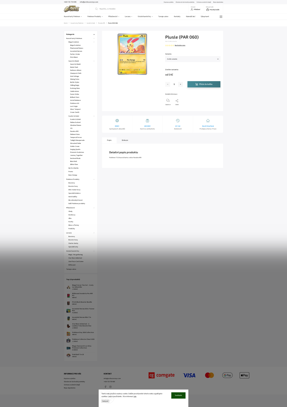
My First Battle (73, 168)
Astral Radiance (75, 100)
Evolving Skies (75, 88)
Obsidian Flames (75, 125)
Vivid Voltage (74, 76)
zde (135, 396)
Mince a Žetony (73, 225)
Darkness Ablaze (75, 70)
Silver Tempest (75, 109)
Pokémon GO (74, 103)
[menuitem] (74, 16)
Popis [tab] (109, 140)
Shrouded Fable (75, 143)
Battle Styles (74, 82)
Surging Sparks (75, 149)
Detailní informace (171, 94)
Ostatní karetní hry (72, 251)
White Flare (74, 164)
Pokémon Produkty (72, 179)
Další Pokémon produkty (76, 203)
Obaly (70, 211)
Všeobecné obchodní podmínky (185, 2)
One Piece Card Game (75, 261)
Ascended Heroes (76, 51)
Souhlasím (178, 395)
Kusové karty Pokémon (74, 38)
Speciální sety (73, 247)
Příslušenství (70, 208)
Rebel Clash (74, 67)
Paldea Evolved (75, 122)
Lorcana (69, 233)
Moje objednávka (218, 2)
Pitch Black (74, 57)
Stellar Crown (74, 146)
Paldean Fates (75, 134)
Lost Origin (74, 106)
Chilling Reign (74, 85)
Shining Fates (74, 79)
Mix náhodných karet (75, 200)
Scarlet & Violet (73, 116)
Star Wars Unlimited (75, 258)
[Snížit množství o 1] (167, 84)
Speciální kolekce (74, 193)
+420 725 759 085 (109, 382)
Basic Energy (72, 175)
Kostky (70, 222)
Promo (70, 171)
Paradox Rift (74, 131)
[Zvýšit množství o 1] (180, 84)
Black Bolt (73, 161)
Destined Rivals (75, 158)
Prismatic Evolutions (77, 152)
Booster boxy (73, 186)
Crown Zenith (74, 112)
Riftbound (71, 265)
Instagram (110, 386)
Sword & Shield (73, 61)
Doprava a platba (168, 2)
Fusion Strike (74, 94)
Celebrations (74, 91)
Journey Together (76, 155)
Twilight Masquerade (77, 140)
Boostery (71, 183)
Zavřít (217, 108)
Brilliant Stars (74, 97)
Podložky (71, 229)
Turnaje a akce (71, 269)
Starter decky (73, 243)
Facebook (105, 386)
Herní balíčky (72, 197)
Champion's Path (75, 73)
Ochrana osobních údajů (204, 2)
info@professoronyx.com (112, 378)
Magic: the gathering (75, 255)
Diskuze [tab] (125, 140)
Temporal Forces (76, 137)
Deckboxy (71, 215)
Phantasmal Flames (76, 48)
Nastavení (105, 401)
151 (71, 128)
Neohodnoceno (180, 45)
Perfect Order (75, 54)
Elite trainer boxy (74, 190)
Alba (69, 218)
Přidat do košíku (205, 84)
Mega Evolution (73, 42)
